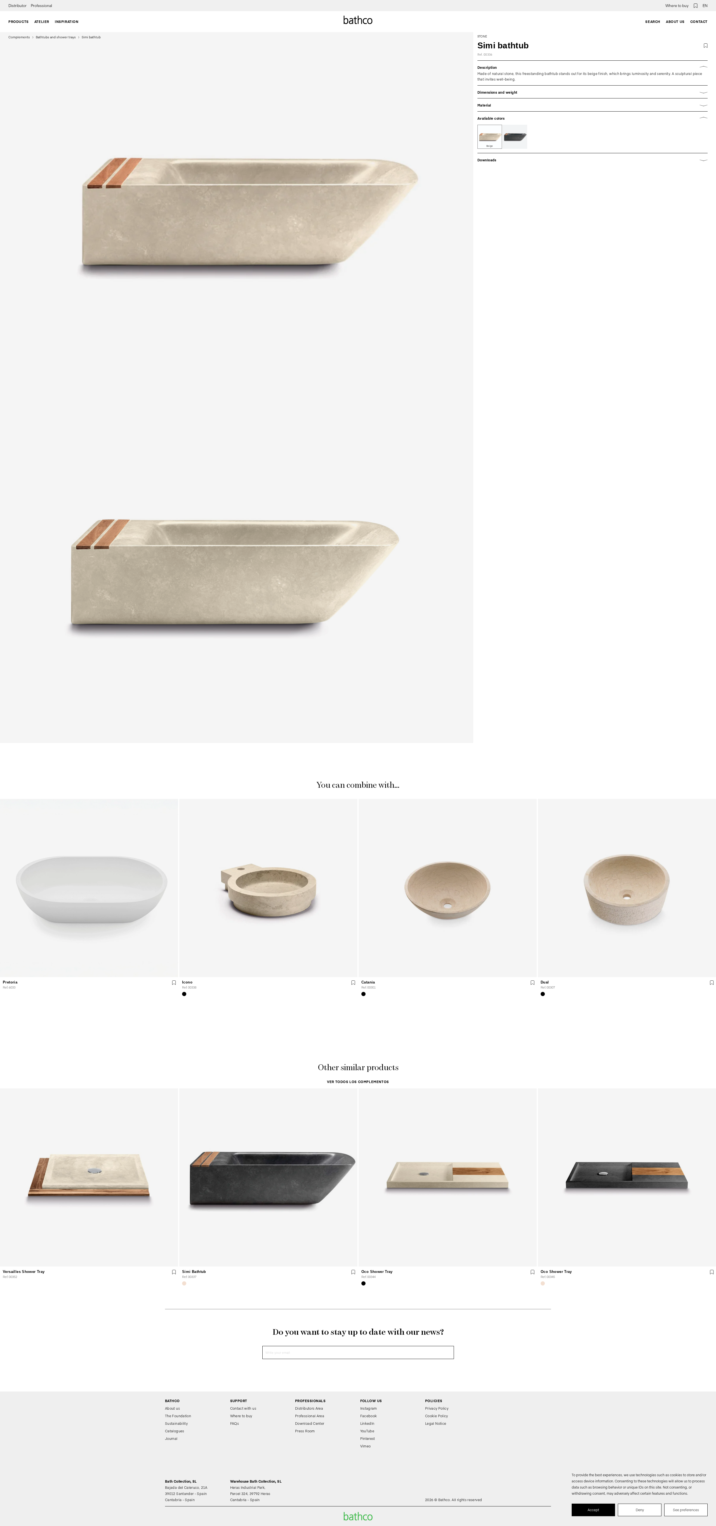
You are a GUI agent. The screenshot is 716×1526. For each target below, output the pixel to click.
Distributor (17, 5)
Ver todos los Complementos (358, 1081)
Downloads (486, 160)
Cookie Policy (436, 1416)
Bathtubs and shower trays (56, 37)
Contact (699, 21)
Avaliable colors (491, 118)
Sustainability (176, 1423)
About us (675, 21)
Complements (19, 37)
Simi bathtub (194, 1272)
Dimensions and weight (497, 92)
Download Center (309, 1423)
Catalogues (174, 1431)
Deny (640, 1510)
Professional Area (309, 1416)
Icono (187, 982)
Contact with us (243, 1408)
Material (484, 105)
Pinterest (367, 1438)
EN (705, 5)
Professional (41, 5)
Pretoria (10, 982)
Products (18, 21)
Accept (593, 1510)
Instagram (368, 1408)
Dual (545, 982)
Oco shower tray (377, 1272)
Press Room (305, 1431)
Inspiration (67, 21)
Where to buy (677, 5)
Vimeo (365, 1446)
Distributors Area (309, 1408)
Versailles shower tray (24, 1272)
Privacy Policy (436, 1408)
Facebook (368, 1416)
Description (487, 67)
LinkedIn (367, 1423)
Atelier (41, 21)
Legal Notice (435, 1423)
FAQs (234, 1423)
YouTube (367, 1431)
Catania (368, 982)
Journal (171, 1438)
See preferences (686, 1510)
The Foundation (178, 1416)
